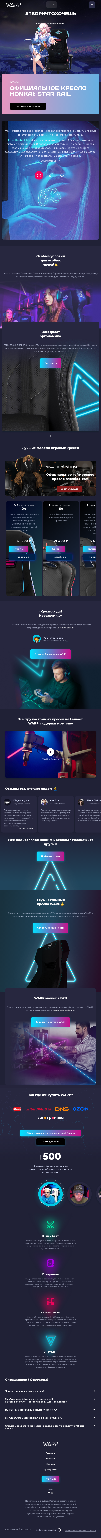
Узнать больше (69, 489)
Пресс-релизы (50, 1470)
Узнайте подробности (64, 1010)
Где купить (50, 1453)
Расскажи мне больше (28, 106)
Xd (24, 509)
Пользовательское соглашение (80, 1530)
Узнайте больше (66, 628)
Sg (61, 509)
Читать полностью (26, 828)
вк (48, 1492)
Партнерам (50, 1459)
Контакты (50, 1464)
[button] (50, 436)
